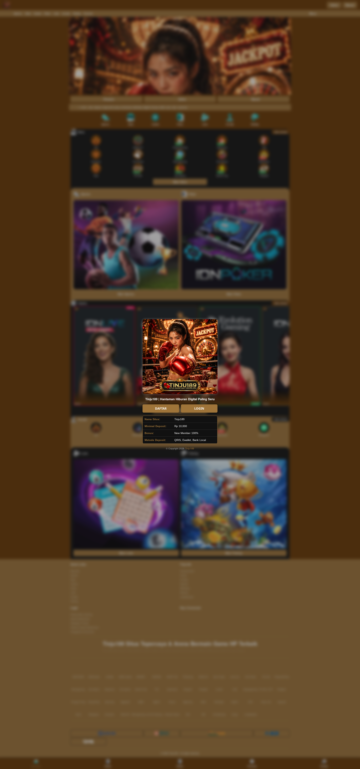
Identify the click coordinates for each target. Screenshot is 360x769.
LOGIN (199, 408)
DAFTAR (161, 408)
